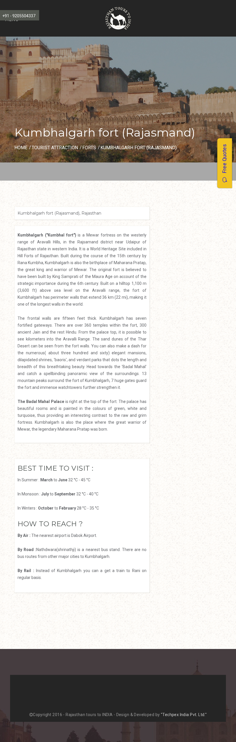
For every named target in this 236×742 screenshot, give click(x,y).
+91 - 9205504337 (18, 16)
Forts (89, 147)
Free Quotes (224, 160)
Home (20, 147)
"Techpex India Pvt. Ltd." (184, 714)
